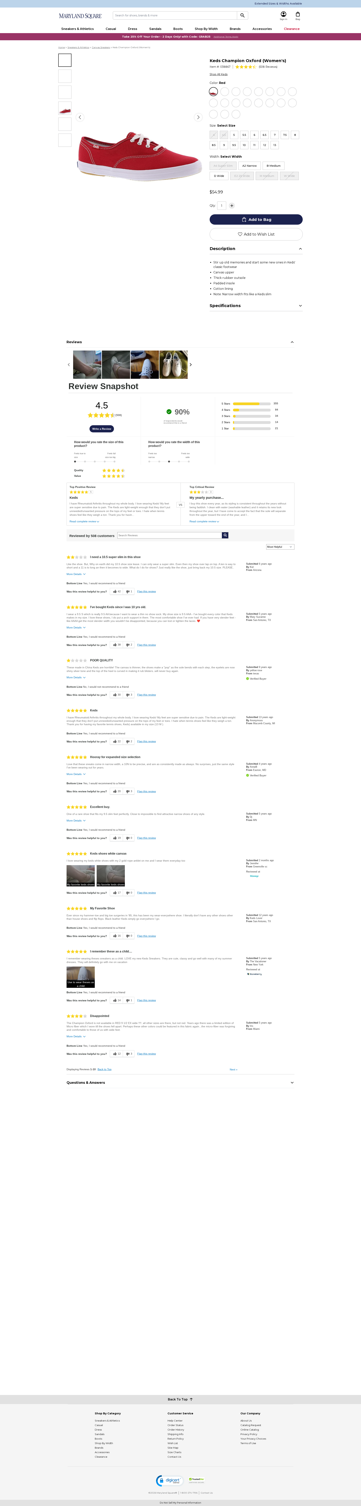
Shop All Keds (219, 74)
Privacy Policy (248, 1434)
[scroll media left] (70, 365)
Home (61, 47)
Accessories (262, 29)
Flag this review (146, 591)
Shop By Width (206, 29)
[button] (81, 875)
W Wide (289, 176)
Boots (178, 29)
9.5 (234, 145)
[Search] (242, 15)
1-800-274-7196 (188, 1492)
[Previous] (80, 117)
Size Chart (296, 125)
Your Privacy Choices (253, 1438)
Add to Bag (260, 219)
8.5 (214, 145)
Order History (176, 1429)
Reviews (74, 342)
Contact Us (174, 1456)
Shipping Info (176, 1434)
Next (233, 1069)
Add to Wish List (259, 234)
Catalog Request (250, 1425)
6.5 (264, 135)
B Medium (274, 165)
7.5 (285, 135)
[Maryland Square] (80, 16)
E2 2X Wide (242, 176)
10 (244, 145)
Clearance (292, 29)
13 (274, 145)
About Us (246, 1420)
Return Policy (176, 1438)
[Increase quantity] (232, 206)
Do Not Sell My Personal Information (180, 1502)
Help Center (175, 1420)
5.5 (244, 135)
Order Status (175, 1425)
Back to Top (104, 1069)
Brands (235, 29)
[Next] (198, 117)
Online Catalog (249, 1429)
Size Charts (174, 1452)
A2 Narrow (249, 165)
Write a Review (101, 428)
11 (254, 145)
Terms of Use (248, 1443)
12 (264, 145)
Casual (111, 29)
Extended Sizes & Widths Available (278, 3)
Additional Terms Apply (226, 36)
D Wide (219, 176)
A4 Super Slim (223, 165)
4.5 (224, 135)
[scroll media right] (191, 365)
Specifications (225, 305)
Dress (132, 29)
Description (222, 248)
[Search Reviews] (225, 535)
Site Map (173, 1447)
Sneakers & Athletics (77, 29)
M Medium (267, 176)
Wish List (173, 1443)
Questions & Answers (86, 1083)
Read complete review (83, 521)
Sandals (155, 29)
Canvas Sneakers (101, 47)
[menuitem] (77, 29)
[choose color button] (213, 91)
